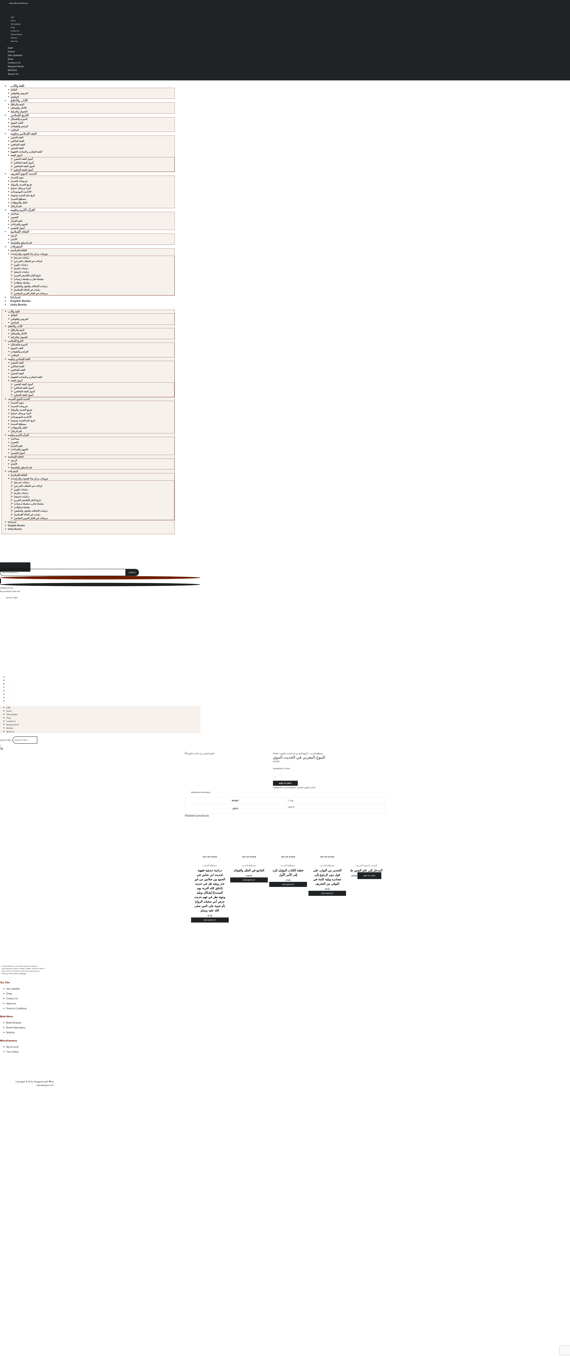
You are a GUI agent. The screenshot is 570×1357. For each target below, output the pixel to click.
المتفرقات (16, 246)
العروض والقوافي (19, 93)
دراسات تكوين (21, 264)
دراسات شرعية (21, 257)
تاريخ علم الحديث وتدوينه (23, 195)
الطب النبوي (17, 122)
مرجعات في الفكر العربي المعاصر (31, 293)
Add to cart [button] (369, 876)
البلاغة (14, 89)
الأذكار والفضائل (19, 108)
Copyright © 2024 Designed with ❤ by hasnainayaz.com (35, 1083)
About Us (14, 41)
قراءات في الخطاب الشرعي (28, 261)
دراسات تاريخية (21, 272)
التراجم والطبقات (19, 126)
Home (13, 20)
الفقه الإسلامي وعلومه (23, 133)
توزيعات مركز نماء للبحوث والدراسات (29, 254)
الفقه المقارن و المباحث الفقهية (26, 151)
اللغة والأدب (17, 85)
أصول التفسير (18, 228)
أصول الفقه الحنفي (23, 159)
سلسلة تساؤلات (22, 282)
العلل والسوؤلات (19, 202)
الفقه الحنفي (17, 137)
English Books (20, 300)
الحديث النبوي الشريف (23, 173)
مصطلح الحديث (18, 199)
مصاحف (15, 213)
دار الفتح (291, 807)
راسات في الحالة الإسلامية (27, 290)
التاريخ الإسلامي (19, 115)
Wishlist (14, 37)
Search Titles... (6, 740)
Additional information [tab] (201, 792)
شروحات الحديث (19, 181)
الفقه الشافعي (18, 144)
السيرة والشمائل (19, 119)
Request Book (16, 34)
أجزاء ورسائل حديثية (21, 188)
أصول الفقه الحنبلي (23, 170)
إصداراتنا (15, 297)
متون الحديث (17, 177)
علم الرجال (16, 206)
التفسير (14, 217)
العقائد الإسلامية (19, 231)
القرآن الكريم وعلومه (22, 209)
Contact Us (15, 30)
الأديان (14, 239)
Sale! (13, 17)
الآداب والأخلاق (19, 100)
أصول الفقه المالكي (24, 162)
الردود (14, 235)
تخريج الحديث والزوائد (21, 184)
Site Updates (16, 24)
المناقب (15, 130)
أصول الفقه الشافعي (24, 166)
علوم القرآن (17, 221)
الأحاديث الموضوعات (21, 191)
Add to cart (285, 783)
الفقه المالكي (17, 141)
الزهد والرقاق (17, 104)
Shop (13, 27)
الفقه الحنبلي (17, 148)
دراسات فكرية (21, 268)
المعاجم (15, 97)
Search (132, 572)
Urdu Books (18, 304)
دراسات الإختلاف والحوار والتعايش (31, 286)
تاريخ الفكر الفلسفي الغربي (27, 275)
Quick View (210, 860)
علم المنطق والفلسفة (21, 242)
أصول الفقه (16, 155)
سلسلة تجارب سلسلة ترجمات (29, 279)
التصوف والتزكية (19, 111)
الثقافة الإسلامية (19, 250)
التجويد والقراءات (19, 224)
